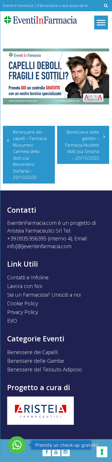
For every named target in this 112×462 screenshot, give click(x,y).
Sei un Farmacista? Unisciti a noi (44, 294)
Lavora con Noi (24, 286)
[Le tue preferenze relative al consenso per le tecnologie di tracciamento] (101, 451)
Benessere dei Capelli (32, 352)
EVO (12, 320)
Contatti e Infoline (28, 277)
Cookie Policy (22, 303)
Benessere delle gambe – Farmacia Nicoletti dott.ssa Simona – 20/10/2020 (82, 145)
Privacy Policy (22, 311)
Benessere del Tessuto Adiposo (44, 369)
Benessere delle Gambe (35, 360)
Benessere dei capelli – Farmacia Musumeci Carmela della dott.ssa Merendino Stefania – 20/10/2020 (30, 154)
